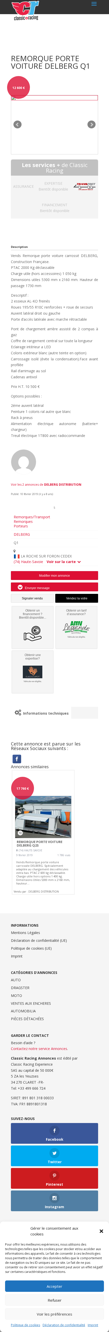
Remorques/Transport (32, 517)
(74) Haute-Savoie (28, 561)
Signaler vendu (32, 598)
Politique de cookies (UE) (31, 948)
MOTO (16, 995)
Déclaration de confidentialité (64, 1325)
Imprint (93, 1325)
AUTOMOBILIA (23, 1011)
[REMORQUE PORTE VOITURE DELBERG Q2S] (43, 832)
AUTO (16, 979)
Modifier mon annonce (54, 575)
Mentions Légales (25, 932)
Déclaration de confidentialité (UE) (39, 940)
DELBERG (22, 534)
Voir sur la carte (62, 561)
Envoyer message (37, 588)
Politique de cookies (25, 1325)
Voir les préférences (54, 1314)
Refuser (55, 1300)
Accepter (54, 1286)
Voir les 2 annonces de (46, 484)
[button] (101, 1231)
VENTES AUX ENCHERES (31, 1003)
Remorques (23, 521)
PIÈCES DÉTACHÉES (27, 1018)
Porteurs (21, 526)
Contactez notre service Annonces (39, 1048)
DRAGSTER (20, 987)
